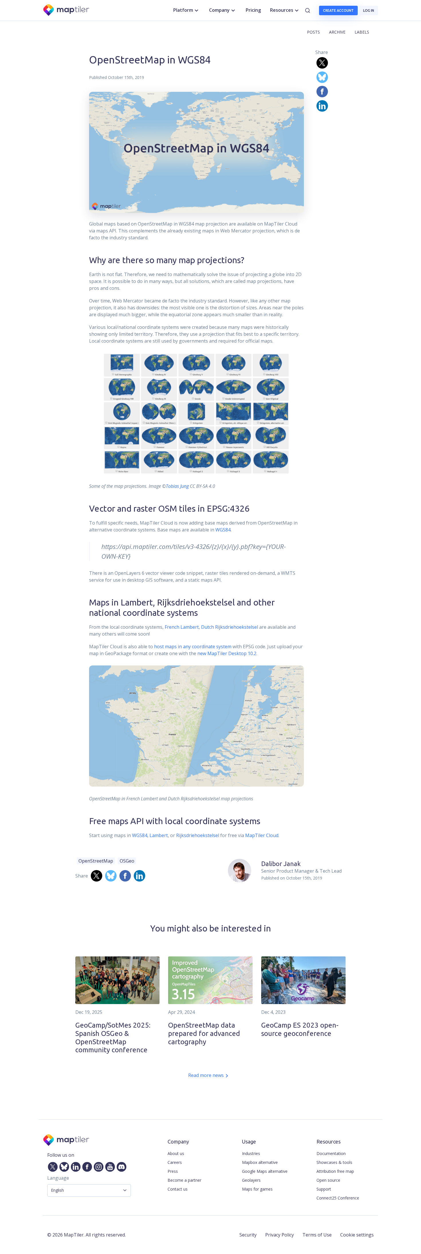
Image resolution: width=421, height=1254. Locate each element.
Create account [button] (338, 10)
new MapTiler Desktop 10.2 (226, 653)
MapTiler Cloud (261, 835)
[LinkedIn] (74, 1165)
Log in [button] (368, 10)
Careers (175, 1162)
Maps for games (257, 1189)
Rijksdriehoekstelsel (197, 835)
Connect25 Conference (337, 1198)
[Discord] (120, 1165)
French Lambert (182, 627)
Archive (337, 32)
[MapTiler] (66, 10)
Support (323, 1189)
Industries (251, 1153)
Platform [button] (183, 10)
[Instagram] (97, 1165)
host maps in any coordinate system (192, 646)
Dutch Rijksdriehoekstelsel (229, 627)
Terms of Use (317, 1235)
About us (176, 1153)
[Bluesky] (63, 1165)
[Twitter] (51, 1165)
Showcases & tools (334, 1162)
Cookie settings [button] (357, 1235)
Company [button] (219, 10)
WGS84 (223, 530)
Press (173, 1171)
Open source (328, 1180)
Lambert (158, 835)
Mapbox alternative (260, 1162)
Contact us (178, 1189)
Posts (313, 32)
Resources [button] (281, 10)
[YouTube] (109, 1165)
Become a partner (184, 1180)
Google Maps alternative (265, 1171)
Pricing (253, 10)
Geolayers (251, 1180)
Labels (362, 32)
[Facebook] (86, 1165)
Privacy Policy (279, 1235)
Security (248, 1235)
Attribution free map (335, 1171)
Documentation (331, 1153)
